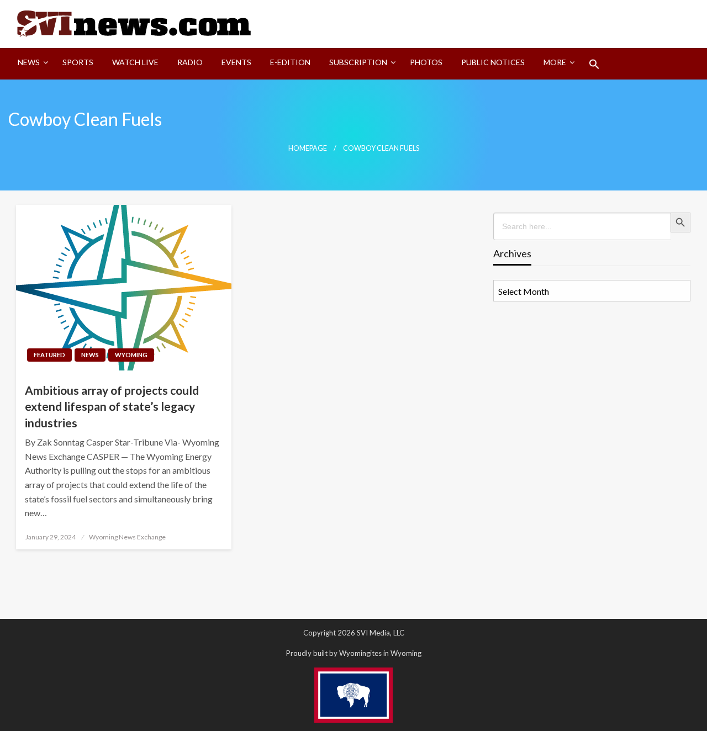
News (29, 62)
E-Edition (290, 62)
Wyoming (131, 354)
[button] (594, 64)
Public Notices (493, 62)
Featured (49, 354)
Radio (190, 62)
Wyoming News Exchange (127, 537)
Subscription (358, 62)
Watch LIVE (135, 62)
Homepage (307, 148)
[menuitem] (30, 64)
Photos (426, 62)
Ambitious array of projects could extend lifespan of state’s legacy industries (112, 406)
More (555, 62)
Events (236, 62)
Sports (77, 62)
